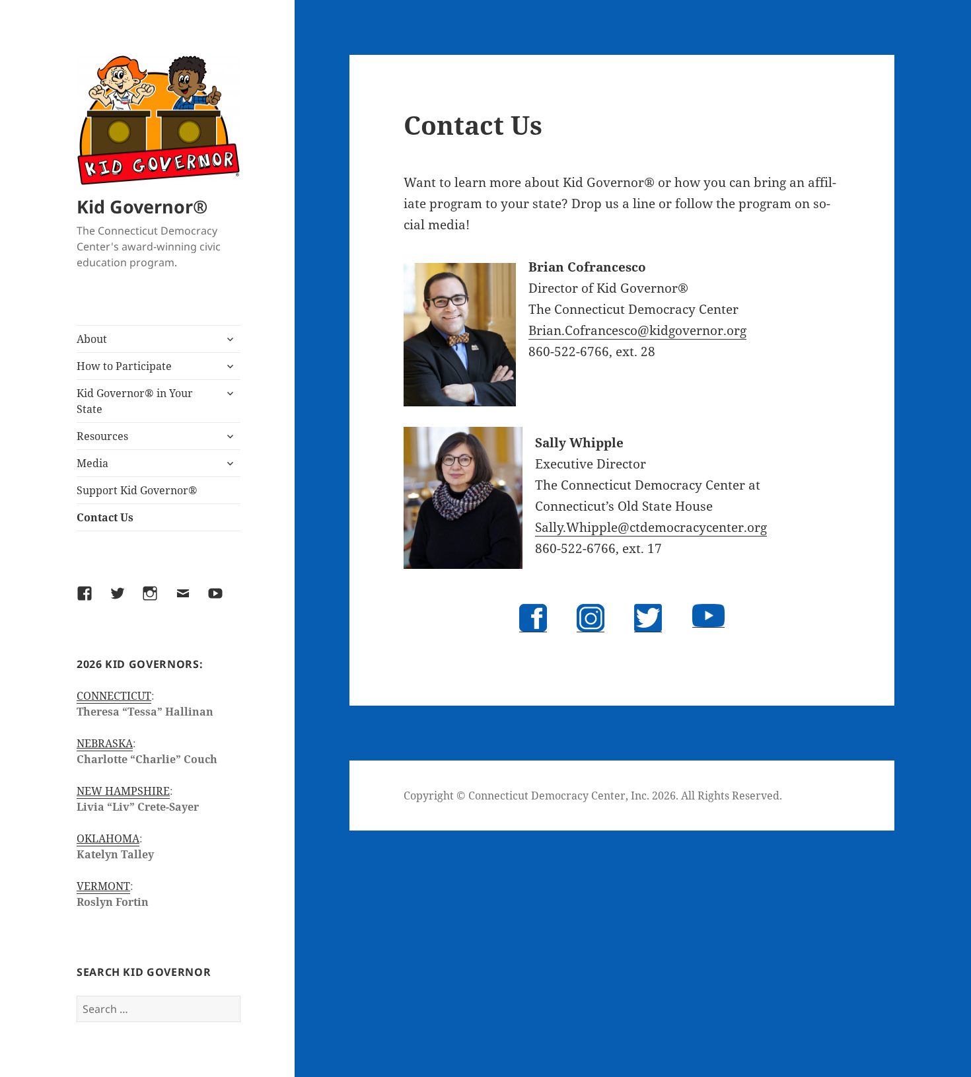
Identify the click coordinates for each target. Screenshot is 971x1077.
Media (92, 463)
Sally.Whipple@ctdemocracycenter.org (651, 527)
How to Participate (124, 366)
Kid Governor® (142, 206)
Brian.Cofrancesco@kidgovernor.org (637, 330)
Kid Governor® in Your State (135, 401)
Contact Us (105, 517)
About (92, 339)
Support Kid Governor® (137, 490)
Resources (102, 436)
